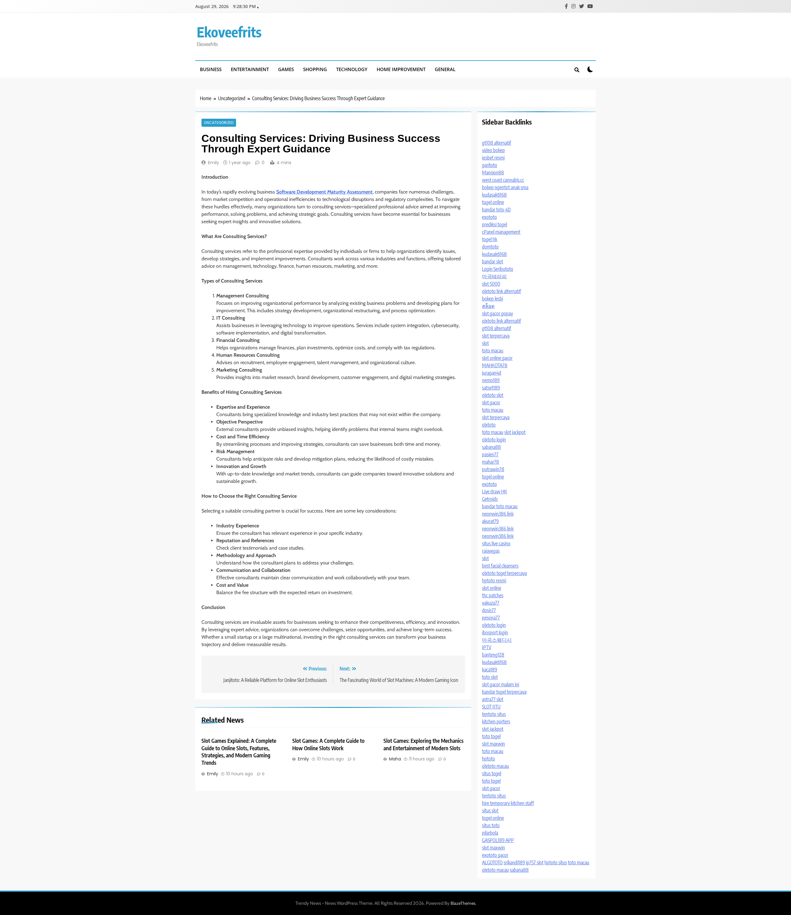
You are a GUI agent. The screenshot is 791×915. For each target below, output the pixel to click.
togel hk (489, 239)
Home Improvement (401, 69)
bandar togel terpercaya (504, 692)
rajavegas (491, 551)
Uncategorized (219, 122)
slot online (491, 588)
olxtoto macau (495, 766)
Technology (351, 69)
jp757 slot (535, 862)
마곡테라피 (494, 276)
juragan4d (491, 373)
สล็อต (488, 306)
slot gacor (491, 402)
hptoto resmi (494, 580)
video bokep (493, 150)
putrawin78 (493, 469)
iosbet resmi (493, 158)
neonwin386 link (498, 514)
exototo (489, 217)
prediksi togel (494, 224)
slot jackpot (515, 432)
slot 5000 (491, 284)
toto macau (492, 350)
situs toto (491, 825)
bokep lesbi (492, 299)
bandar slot (492, 261)
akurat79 (490, 521)
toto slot (490, 677)
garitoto (489, 165)
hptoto (488, 758)
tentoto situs (494, 714)
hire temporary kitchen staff (508, 803)
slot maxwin (493, 744)
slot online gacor (497, 358)
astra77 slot (492, 699)
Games (286, 69)
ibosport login (495, 632)
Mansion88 (493, 172)
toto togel (491, 736)
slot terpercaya (496, 336)
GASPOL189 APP (498, 840)
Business (211, 69)
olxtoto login (494, 439)
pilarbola (490, 833)
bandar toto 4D (496, 209)
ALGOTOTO (492, 862)
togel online (493, 202)
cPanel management (501, 232)
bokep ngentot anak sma (505, 187)
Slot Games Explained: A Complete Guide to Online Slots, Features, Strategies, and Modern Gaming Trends (238, 751)
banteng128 (493, 655)
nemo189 (491, 380)
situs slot (490, 810)
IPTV (486, 647)
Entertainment (250, 69)
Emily (213, 163)
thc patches (492, 595)
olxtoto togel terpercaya (504, 573)
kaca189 (489, 669)
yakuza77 (490, 603)
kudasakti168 (494, 195)
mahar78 (490, 462)
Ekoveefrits (229, 31)
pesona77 (491, 618)
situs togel (491, 773)
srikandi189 (514, 862)
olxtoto (489, 425)
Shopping (315, 69)
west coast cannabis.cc (503, 180)
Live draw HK (494, 491)
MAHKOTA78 (494, 365)
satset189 (491, 388)
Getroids (490, 499)
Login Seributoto (497, 269)
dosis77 (489, 610)
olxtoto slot (492, 395)
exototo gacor (495, 855)
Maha (395, 759)
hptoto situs (555, 862)
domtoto (490, 247)
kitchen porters (496, 721)
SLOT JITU (491, 707)
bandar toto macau (500, 506)
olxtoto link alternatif (501, 291)
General (445, 69)
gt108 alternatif (496, 143)
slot (485, 343)
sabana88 (491, 447)
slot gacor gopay (497, 313)
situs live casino (496, 543)
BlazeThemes (463, 903)
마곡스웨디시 (497, 640)
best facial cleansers (500, 566)
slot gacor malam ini (500, 684)
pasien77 (490, 454)
